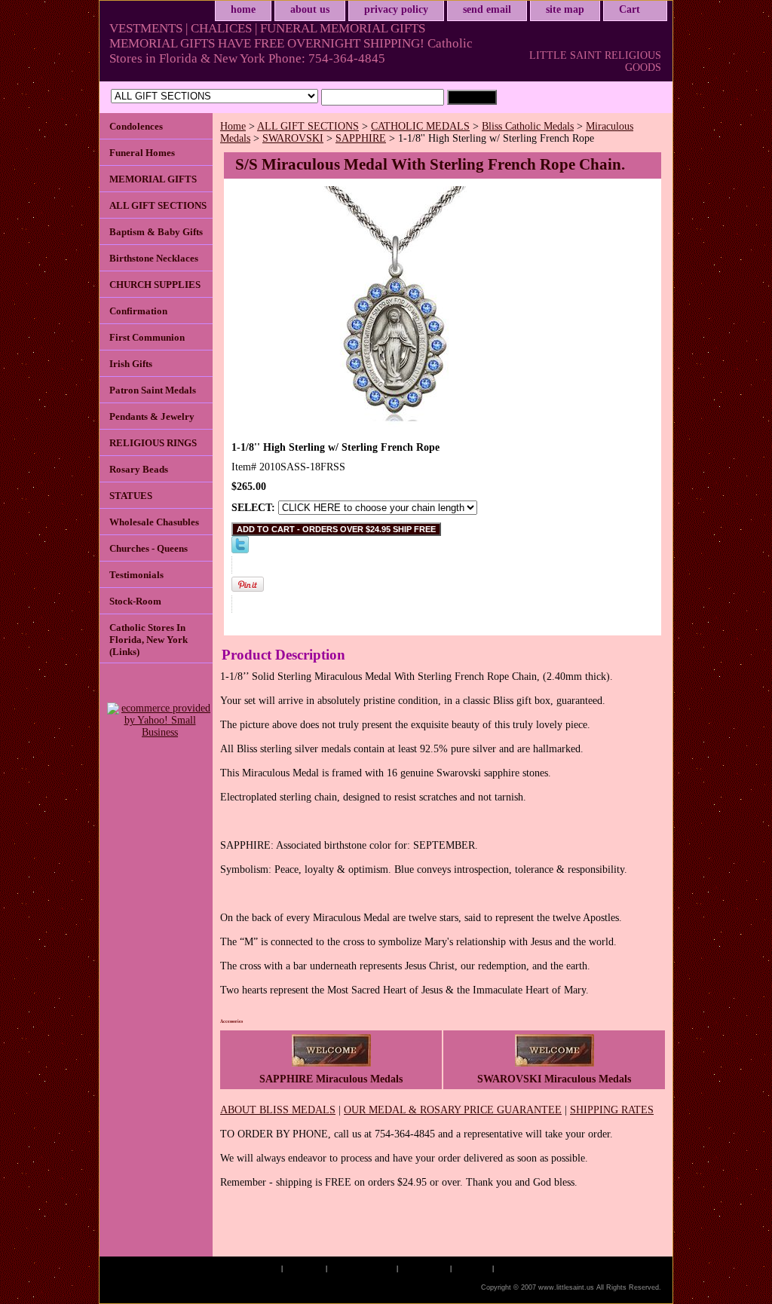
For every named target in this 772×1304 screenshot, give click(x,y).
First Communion (147, 337)
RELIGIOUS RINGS (153, 442)
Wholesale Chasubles (154, 522)
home (243, 9)
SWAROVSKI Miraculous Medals (554, 1079)
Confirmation (138, 311)
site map (565, 9)
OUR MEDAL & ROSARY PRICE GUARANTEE (453, 1110)
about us (309, 9)
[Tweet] (240, 550)
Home (233, 126)
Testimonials (136, 574)
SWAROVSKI (292, 138)
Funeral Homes (142, 152)
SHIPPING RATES (612, 1110)
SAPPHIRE (360, 138)
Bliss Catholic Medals (528, 126)
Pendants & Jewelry (152, 416)
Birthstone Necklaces (153, 258)
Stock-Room (135, 601)
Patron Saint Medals (152, 390)
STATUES (130, 495)
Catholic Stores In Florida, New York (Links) (148, 639)
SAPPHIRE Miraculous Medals (331, 1079)
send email (487, 9)
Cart (629, 9)
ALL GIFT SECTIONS (308, 126)
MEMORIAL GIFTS (153, 179)
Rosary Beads (138, 469)
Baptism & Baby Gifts (156, 231)
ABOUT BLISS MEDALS (277, 1110)
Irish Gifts (130, 363)
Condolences (136, 126)
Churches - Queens (148, 548)
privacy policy (396, 9)
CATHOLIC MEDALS (420, 126)
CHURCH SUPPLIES (155, 284)
